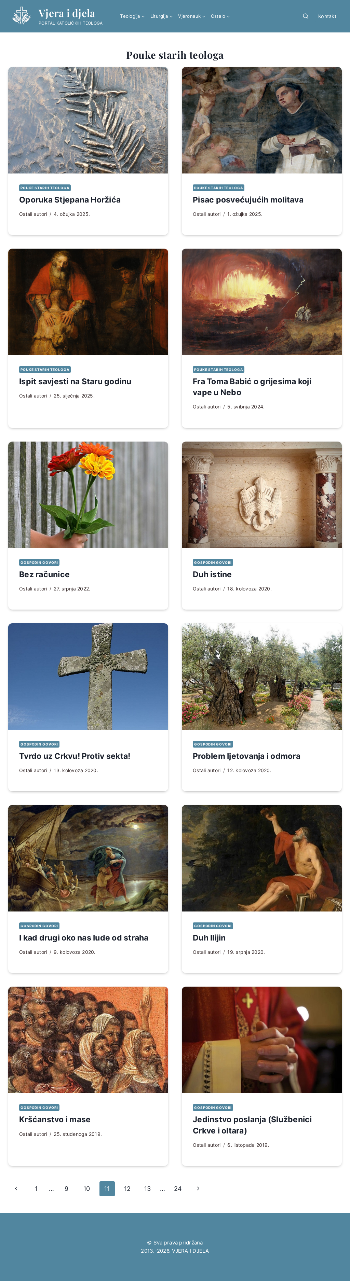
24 (178, 1188)
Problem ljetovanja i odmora (246, 756)
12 (127, 1188)
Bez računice (44, 574)
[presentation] (88, 120)
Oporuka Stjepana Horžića (70, 200)
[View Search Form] (305, 16)
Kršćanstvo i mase (55, 1119)
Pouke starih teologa (45, 188)
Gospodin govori (39, 562)
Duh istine (212, 574)
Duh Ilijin (209, 938)
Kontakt (327, 16)
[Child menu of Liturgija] (162, 16)
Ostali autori (33, 214)
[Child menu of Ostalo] (220, 16)
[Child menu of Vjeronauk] (191, 16)
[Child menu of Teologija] (132, 16)
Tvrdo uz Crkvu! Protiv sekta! (74, 756)
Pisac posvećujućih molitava (248, 200)
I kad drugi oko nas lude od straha (84, 938)
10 (86, 1188)
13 (147, 1188)
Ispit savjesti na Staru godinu (75, 381)
